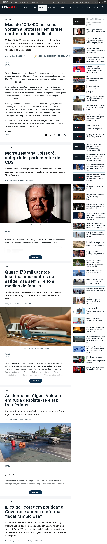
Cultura (52, 8)
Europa (33, 8)
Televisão (34, 2)
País (25, 8)
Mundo (42, 8)
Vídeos (71, 8)
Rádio (43, 2)
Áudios (80, 8)
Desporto (24, 2)
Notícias (13, 2)
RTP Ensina (84, 2)
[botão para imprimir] (64, 136)
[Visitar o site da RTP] (5, 2)
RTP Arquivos (97, 2)
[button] (103, 7)
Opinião (62, 8)
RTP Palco (62, 2)
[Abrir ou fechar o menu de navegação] (3, 12)
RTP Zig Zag (73, 2)
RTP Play (51, 2)
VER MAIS (35, 257)
